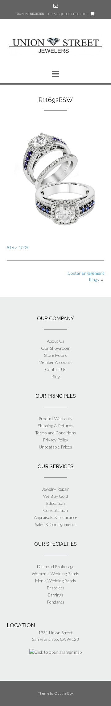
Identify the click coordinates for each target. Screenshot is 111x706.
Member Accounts (55, 362)
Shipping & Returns (55, 425)
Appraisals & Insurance (55, 517)
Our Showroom (55, 348)
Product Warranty (55, 418)
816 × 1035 (17, 247)
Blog (55, 376)
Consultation (55, 510)
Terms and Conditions (55, 432)
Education (55, 503)
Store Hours (55, 355)
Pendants (55, 601)
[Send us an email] (55, 5)
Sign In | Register (30, 13)
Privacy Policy (55, 439)
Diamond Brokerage (55, 566)
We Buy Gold (55, 496)
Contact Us (55, 369)
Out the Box (63, 693)
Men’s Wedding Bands (55, 580)
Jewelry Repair (55, 489)
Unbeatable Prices (55, 446)
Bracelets (55, 587)
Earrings (56, 594)
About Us (55, 341)
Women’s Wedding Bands (55, 573)
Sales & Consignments (55, 524)
